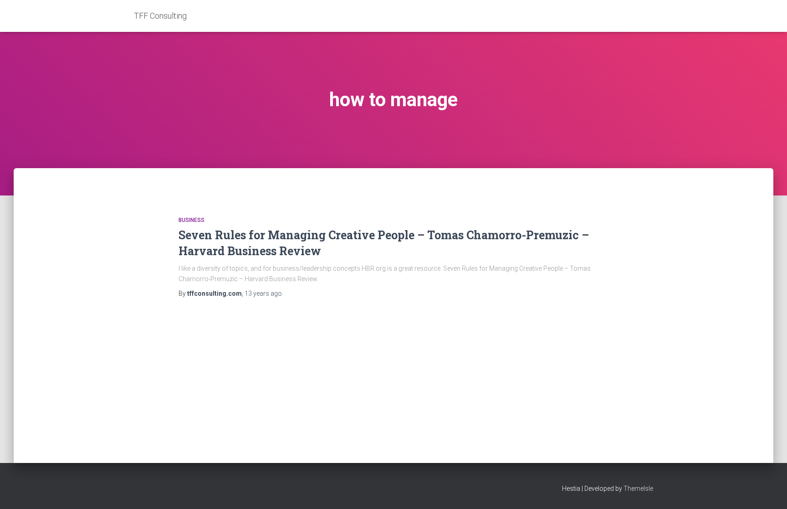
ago (263, 293)
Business (191, 220)
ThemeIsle (638, 488)
